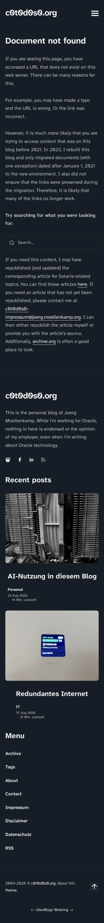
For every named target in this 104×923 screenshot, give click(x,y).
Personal (15, 589)
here (82, 284)
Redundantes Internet (52, 693)
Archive (13, 753)
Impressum (17, 807)
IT (18, 707)
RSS (9, 848)
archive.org (44, 341)
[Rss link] (43, 459)
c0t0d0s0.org (31, 12)
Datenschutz (18, 834)
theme (11, 890)
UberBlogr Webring (52, 909)
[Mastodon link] (8, 459)
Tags (10, 767)
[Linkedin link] (31, 459)
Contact (13, 794)
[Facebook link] (19, 459)
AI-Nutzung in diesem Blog (52, 576)
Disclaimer (16, 821)
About (11, 780)
